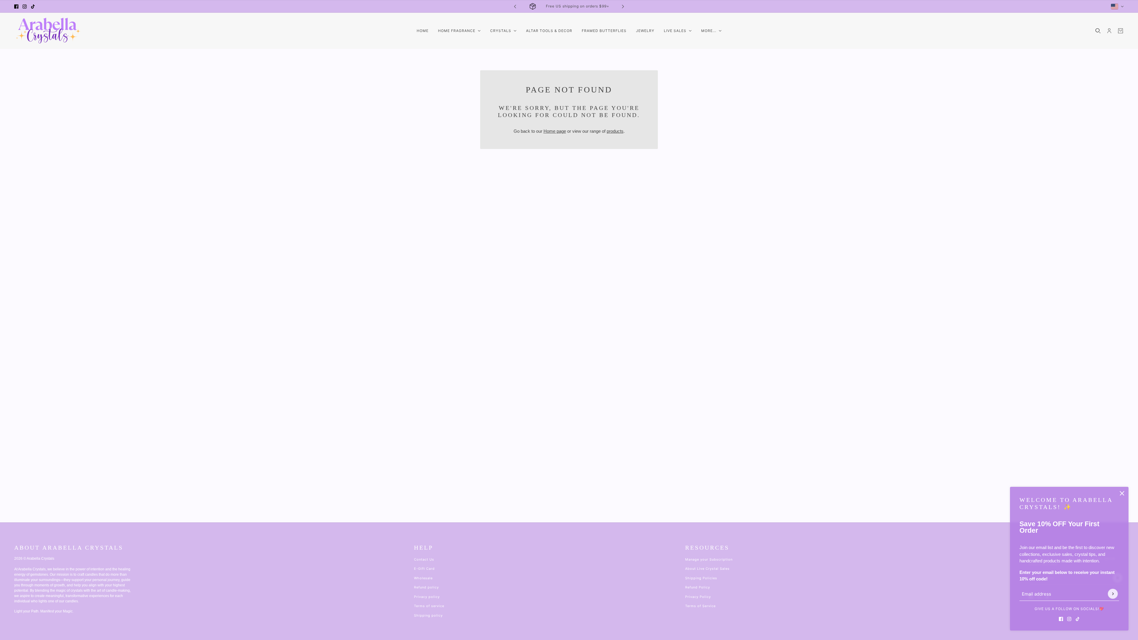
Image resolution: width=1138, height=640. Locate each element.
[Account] (1109, 31)
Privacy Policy (698, 597)
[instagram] (24, 6)
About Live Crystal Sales (707, 569)
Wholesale (423, 578)
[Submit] (1113, 594)
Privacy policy (427, 597)
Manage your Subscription (709, 559)
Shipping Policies (701, 578)
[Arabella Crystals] (47, 30)
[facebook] (16, 6)
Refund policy (426, 587)
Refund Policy (697, 587)
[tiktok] (33, 6)
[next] (623, 6)
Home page (555, 131)
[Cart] (1120, 31)
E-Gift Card (424, 569)
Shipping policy (428, 615)
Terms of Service (700, 606)
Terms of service (429, 606)
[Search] (1098, 31)
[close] (1122, 493)
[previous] (515, 6)
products (615, 131)
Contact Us (424, 559)
